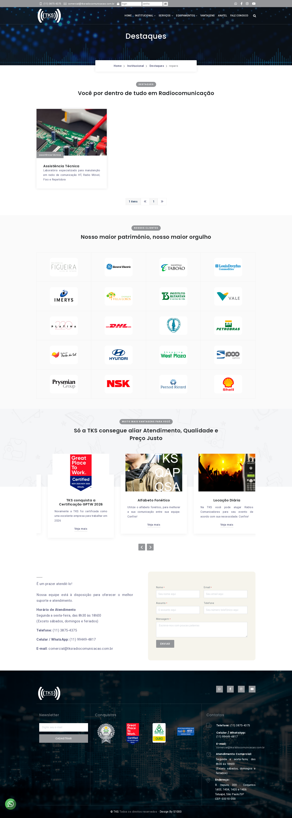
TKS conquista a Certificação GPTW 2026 (73, 502)
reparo (173, 65)
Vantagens (207, 15)
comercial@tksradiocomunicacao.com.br (80, 649)
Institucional (144, 15)
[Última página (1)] (162, 201)
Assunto (161, 603)
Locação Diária (219, 500)
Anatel (222, 15)
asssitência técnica (50, 155)
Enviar (165, 643)
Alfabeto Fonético (146, 500)
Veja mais (73, 528)
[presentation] (141, 547)
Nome (160, 587)
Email (208, 587)
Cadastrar (63, 738)
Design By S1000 (170, 811)
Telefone (209, 603)
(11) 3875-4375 (65, 630)
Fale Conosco (239, 15)
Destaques (157, 65)
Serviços (165, 15)
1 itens (133, 201)
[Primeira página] (145, 201)
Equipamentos (185, 15)
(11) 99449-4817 (83, 639)
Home (128, 15)
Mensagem (163, 619)
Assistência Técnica (61, 166)
